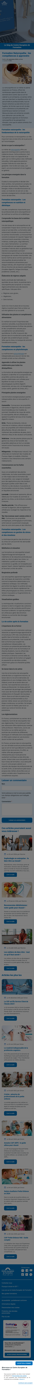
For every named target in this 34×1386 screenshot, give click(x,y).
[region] (17, 1373)
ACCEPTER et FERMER (24, 1363)
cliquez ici (21, 1379)
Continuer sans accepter (25, 1383)
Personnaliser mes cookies (19, 1375)
